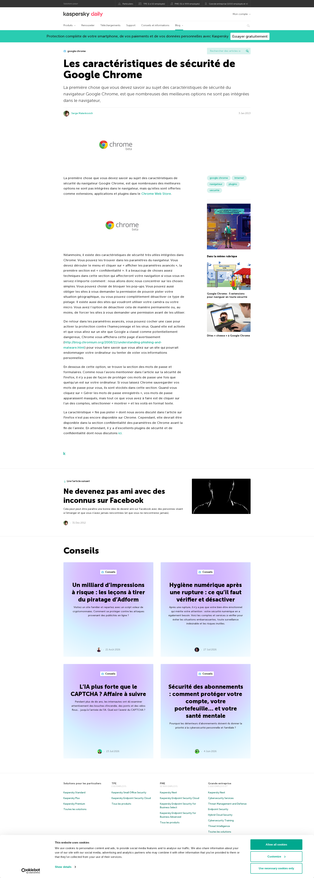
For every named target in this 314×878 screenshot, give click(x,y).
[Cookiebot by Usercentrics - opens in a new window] (31, 871)
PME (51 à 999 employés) (187, 4)
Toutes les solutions (74, 809)
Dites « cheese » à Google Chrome (228, 335)
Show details (63, 866)
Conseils (110, 572)
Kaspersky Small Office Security (129, 792)
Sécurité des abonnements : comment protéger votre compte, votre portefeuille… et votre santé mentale (205, 701)
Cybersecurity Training (221, 820)
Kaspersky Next (168, 792)
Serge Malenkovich (82, 113)
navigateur (216, 184)
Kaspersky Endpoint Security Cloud (131, 798)
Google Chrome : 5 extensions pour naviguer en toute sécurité (227, 295)
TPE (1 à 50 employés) (154, 4)
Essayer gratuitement (250, 36)
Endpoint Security (218, 809)
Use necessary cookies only (276, 868)
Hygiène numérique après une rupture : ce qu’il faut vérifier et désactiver (205, 592)
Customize (274, 856)
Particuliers (127, 4)
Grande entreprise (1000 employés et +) (228, 4)
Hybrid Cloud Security (220, 815)
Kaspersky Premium (74, 803)
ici (120, 433)
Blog (177, 25)
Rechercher (247, 51)
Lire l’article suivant (78, 481)
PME (162, 783)
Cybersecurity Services (221, 798)
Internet (239, 177)
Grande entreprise (219, 783)
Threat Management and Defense (227, 803)
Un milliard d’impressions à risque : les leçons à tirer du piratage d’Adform (108, 592)
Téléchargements (110, 25)
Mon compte (240, 14)
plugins (233, 184)
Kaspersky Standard (74, 792)
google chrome (76, 51)
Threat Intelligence (219, 826)
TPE (114, 783)
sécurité (214, 190)
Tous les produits (121, 803)
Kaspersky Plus (71, 798)
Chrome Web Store (156, 194)
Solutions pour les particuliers (82, 783)
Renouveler (87, 25)
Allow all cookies (276, 844)
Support (130, 25)
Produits (68, 25)
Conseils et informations (155, 25)
